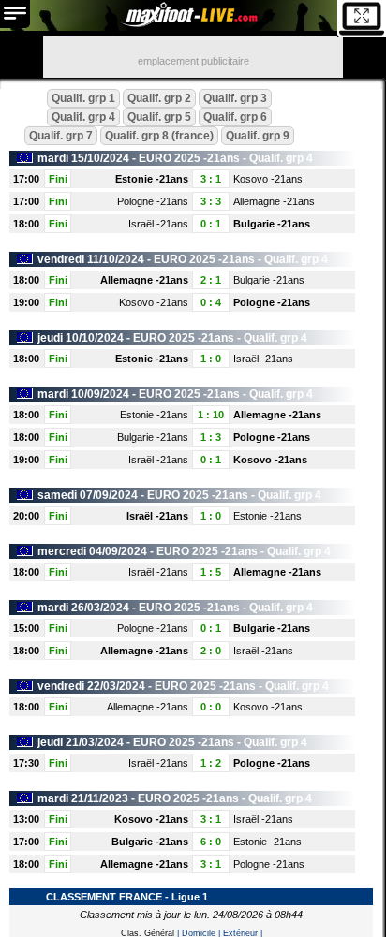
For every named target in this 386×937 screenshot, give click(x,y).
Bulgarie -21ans (271, 223)
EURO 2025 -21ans (189, 158)
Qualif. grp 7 (61, 135)
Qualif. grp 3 (235, 98)
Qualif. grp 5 (159, 117)
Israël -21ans (158, 223)
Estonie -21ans (151, 178)
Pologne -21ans (152, 201)
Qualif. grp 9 (258, 135)
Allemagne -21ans (274, 201)
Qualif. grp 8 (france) (159, 135)
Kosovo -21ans (268, 178)
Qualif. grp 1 (83, 98)
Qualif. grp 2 (159, 98)
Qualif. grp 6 (235, 117)
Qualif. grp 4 (83, 117)
